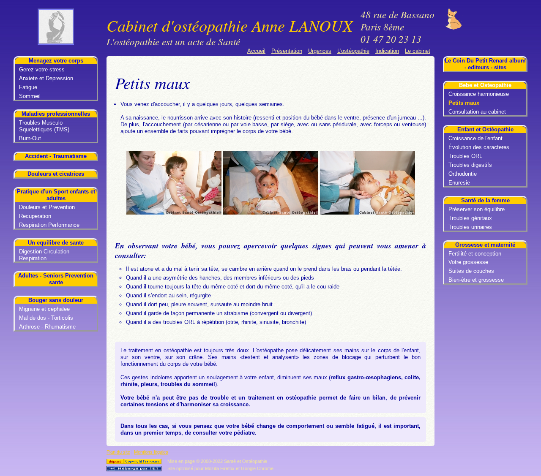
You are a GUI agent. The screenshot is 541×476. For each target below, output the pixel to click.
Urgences (319, 51)
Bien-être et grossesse (476, 280)
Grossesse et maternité (485, 245)
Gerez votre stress (42, 69)
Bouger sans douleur (55, 300)
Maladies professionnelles (56, 114)
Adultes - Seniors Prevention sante (55, 279)
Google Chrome (257, 468)
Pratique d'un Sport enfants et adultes (56, 194)
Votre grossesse (468, 262)
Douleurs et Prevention (47, 207)
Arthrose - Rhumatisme (47, 327)
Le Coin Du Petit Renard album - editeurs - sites (485, 64)
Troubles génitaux (470, 218)
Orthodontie (462, 174)
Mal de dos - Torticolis (46, 318)
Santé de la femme (485, 200)
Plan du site (118, 451)
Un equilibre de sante (56, 242)
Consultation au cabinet (477, 112)
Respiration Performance (49, 225)
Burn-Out (30, 138)
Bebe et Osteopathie (485, 85)
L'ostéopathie (353, 51)
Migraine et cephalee (44, 309)
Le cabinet (417, 51)
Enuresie (459, 183)
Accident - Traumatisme (56, 156)
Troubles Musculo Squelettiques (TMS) (44, 126)
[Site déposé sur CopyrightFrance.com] (135, 462)
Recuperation (35, 216)
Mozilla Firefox (220, 468)
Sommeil (30, 96)
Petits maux (463, 103)
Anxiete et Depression (46, 78)
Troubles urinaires (470, 227)
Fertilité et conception (474, 253)
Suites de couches (471, 271)
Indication (387, 51)
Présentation (286, 51)
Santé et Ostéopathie (245, 461)
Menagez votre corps (56, 60)
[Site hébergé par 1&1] (135, 469)
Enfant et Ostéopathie (485, 129)
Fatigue (28, 87)
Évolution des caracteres (478, 147)
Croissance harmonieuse (478, 94)
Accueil (256, 51)
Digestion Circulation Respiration (44, 254)
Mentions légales (151, 451)
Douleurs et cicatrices (55, 174)
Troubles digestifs (470, 165)
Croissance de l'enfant (475, 138)
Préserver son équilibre (476, 209)
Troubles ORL (465, 156)
